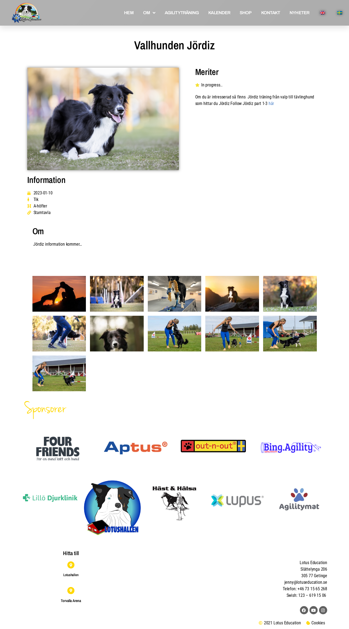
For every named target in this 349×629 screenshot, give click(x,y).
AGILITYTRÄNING (182, 12)
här (271, 103)
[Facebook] (304, 610)
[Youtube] (313, 610)
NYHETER (299, 12)
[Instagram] (323, 610)
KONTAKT (270, 12)
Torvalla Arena (71, 600)
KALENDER (219, 12)
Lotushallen (71, 575)
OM (146, 12)
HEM (128, 12)
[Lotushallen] (70, 564)
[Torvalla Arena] (70, 590)
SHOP (245, 12)
